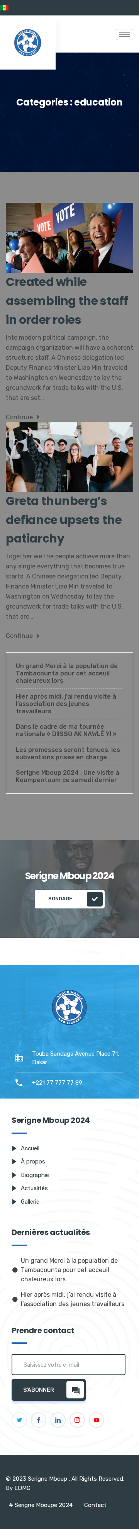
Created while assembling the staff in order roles (67, 301)
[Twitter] (19, 1420)
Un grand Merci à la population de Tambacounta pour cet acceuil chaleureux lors (67, 673)
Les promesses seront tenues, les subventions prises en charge (68, 753)
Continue (20, 417)
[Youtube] (96, 1420)
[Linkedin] (58, 1420)
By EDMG (18, 1488)
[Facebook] (38, 1420)
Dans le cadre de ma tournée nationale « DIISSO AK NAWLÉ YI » (66, 730)
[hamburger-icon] (124, 34)
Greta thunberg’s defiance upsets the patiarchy (64, 520)
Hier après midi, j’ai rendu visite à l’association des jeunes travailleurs (66, 704)
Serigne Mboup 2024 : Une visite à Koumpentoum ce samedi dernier (67, 776)
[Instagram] (77, 1420)
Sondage (60, 898)
